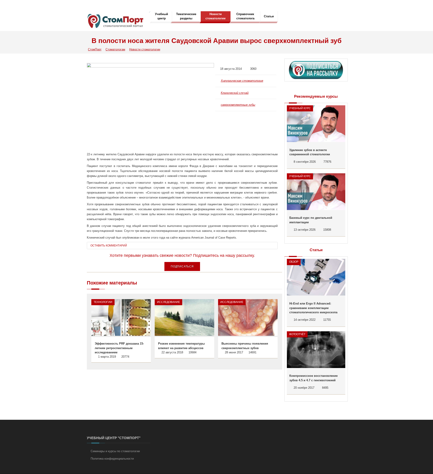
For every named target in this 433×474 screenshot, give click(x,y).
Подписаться (182, 266)
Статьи (269, 16)
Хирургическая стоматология (242, 80)
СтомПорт (94, 49)
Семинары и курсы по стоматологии (115, 451)
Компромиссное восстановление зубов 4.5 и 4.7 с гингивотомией (313, 378)
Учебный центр (161, 16)
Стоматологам (115, 49)
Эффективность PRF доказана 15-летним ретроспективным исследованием (119, 348)
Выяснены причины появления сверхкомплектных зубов (244, 346)
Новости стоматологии (215, 16)
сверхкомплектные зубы (238, 104)
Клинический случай (235, 93)
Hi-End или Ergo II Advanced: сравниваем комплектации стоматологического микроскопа (313, 308)
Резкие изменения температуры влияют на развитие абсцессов (181, 346)
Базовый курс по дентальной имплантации (310, 220)
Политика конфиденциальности (112, 458)
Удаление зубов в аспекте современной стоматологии (309, 152)
